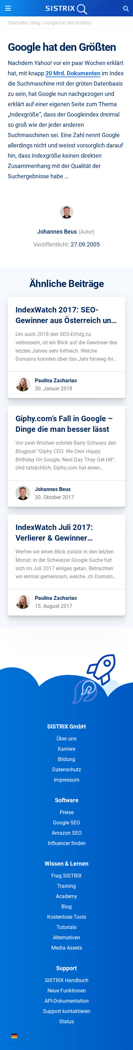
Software (66, 800)
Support (66, 968)
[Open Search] (126, 8)
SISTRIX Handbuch (66, 980)
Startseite (17, 22)
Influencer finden (67, 843)
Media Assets (66, 948)
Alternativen (66, 937)
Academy (66, 896)
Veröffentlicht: (51, 244)
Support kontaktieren (66, 1011)
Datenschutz (66, 770)
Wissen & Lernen (66, 863)
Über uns (66, 739)
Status (66, 1021)
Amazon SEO (67, 833)
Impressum (66, 780)
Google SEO (66, 823)
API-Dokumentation (67, 1001)
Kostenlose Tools (66, 917)
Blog (35, 22)
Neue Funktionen (66, 991)
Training (66, 886)
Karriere (66, 749)
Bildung (66, 759)
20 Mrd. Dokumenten (73, 73)
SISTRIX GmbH (66, 726)
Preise (67, 812)
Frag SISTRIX (66, 876)
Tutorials (66, 927)
